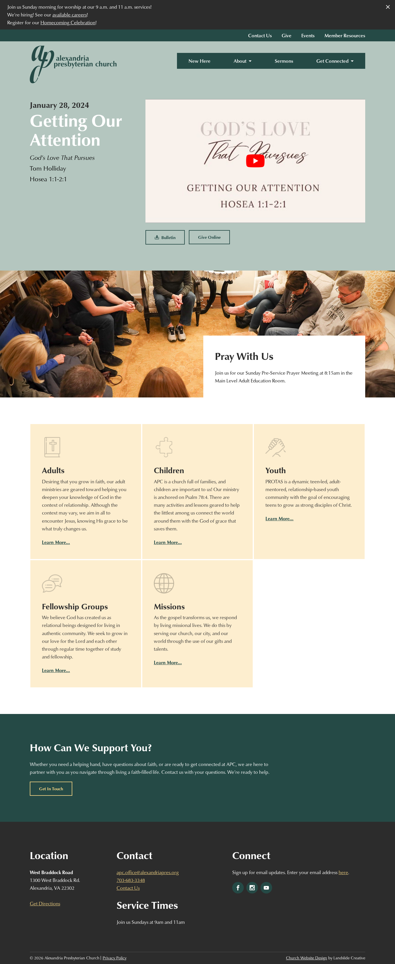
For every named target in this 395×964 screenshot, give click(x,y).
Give (286, 35)
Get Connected (332, 60)
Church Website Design (306, 958)
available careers (69, 14)
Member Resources (344, 35)
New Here (200, 60)
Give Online (209, 237)
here (343, 872)
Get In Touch (51, 788)
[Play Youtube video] (255, 161)
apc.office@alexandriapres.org (148, 872)
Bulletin (167, 237)
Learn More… (56, 542)
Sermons (284, 60)
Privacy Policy (114, 958)
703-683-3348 (131, 880)
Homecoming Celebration (67, 22)
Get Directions (45, 903)
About (240, 60)
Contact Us (260, 35)
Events (308, 35)
